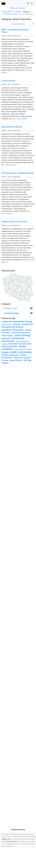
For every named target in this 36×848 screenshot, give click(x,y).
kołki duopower (10, 346)
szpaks (6, 352)
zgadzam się (5, 839)
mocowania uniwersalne (20, 344)
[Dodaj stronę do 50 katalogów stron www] (18, 8)
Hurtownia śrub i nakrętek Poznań (18, 173)
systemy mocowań (13, 329)
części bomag (22, 335)
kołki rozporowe (21, 352)
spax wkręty (16, 360)
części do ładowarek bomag (17, 321)
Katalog (17, 12)
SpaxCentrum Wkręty (12, 127)
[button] (28, 3)
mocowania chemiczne (13, 340)
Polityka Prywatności (11, 841)
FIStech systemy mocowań (14, 221)
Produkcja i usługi (10, 14)
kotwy (17, 324)
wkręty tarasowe (10, 355)
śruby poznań (7, 324)
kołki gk (6, 338)
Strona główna (7, 12)
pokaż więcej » (22, 119)
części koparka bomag (23, 349)
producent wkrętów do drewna (17, 325)
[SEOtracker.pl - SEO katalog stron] (4, 3)
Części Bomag (8, 80)
